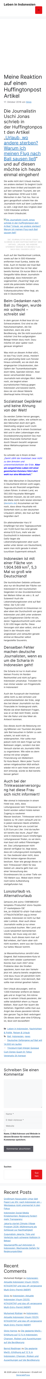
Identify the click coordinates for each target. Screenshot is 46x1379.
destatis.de (10, 503)
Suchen (7, 1167)
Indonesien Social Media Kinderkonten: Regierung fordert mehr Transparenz (20, 1216)
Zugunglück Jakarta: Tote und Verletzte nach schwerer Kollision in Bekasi (22, 1237)
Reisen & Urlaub (21, 1032)
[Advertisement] (23, 49)
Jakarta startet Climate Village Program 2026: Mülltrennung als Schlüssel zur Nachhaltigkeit (20, 1226)
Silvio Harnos (10, 1331)
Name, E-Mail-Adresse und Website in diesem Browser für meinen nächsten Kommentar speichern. (22, 1137)
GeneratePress (23, 1375)
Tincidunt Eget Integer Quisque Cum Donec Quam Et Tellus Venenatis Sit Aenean (21, 1052)
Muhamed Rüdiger (13, 1313)
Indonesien (18, 1036)
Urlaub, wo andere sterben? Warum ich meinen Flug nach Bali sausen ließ (22, 148)
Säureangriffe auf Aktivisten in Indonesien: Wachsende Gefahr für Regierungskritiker (21, 1248)
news (27, 1036)
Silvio (6, 1296)
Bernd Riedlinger (12, 1348)
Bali (9, 1036)
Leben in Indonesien (20, 4)
